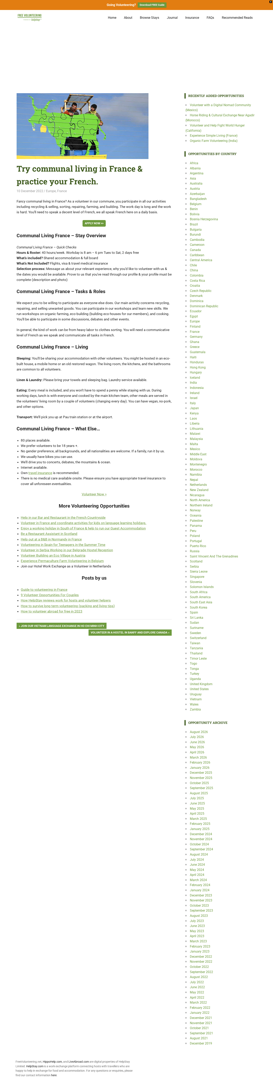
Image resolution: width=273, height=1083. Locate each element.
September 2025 (201, 788)
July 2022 (197, 982)
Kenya (194, 413)
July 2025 (197, 798)
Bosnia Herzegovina (204, 219)
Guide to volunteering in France (44, 590)
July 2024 (197, 860)
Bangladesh (198, 199)
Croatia (195, 286)
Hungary (196, 372)
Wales (194, 704)
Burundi (195, 234)
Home (112, 18)
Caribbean (197, 255)
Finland (195, 326)
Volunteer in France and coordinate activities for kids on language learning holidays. (83, 523)
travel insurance (40, 473)
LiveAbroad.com (79, 1061)
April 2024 (197, 875)
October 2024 (199, 844)
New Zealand (199, 490)
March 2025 (198, 819)
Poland (195, 536)
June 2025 (197, 803)
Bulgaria (196, 229)
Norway (195, 510)
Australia (196, 183)
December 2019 (201, 1043)
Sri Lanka (196, 618)
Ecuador (195, 311)
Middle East (198, 454)
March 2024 (198, 880)
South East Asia (201, 602)
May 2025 (197, 808)
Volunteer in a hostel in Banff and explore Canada (129, 633)
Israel (193, 398)
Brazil (194, 224)
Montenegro (198, 464)
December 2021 (201, 1018)
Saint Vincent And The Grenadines (214, 556)
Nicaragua (197, 495)
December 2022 (201, 956)
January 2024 (199, 890)
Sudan (194, 623)
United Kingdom (201, 684)
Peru (193, 531)
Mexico (195, 449)
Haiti (193, 357)
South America (200, 597)
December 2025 (201, 773)
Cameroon (197, 245)
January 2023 (199, 951)
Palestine (196, 521)
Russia (194, 551)
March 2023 (198, 941)
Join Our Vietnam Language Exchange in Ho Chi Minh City (62, 626)
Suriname (196, 628)
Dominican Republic (204, 306)
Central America (201, 260)
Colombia (196, 275)
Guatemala (197, 352)
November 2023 (201, 900)
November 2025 (201, 778)
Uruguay (196, 694)
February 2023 (200, 946)
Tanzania (196, 648)
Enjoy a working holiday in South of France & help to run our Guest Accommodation (83, 528)
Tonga (194, 669)
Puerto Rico (198, 546)
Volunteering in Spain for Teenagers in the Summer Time (63, 545)
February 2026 (200, 762)
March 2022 (198, 1002)
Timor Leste (198, 658)
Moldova (196, 459)
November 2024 (201, 839)
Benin (194, 209)
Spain (194, 612)
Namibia (196, 474)
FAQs (210, 18)
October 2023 (199, 905)
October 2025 (199, 783)
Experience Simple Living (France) (214, 135)
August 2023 (199, 916)
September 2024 (201, 849)
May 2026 (197, 747)
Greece (194, 347)
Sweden (195, 633)
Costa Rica (197, 281)
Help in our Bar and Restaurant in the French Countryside (63, 518)
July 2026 (197, 737)
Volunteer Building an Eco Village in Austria (53, 555)
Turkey (194, 674)
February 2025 (200, 824)
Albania (195, 168)
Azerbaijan (197, 194)
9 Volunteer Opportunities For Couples (50, 595)
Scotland (196, 561)
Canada (195, 250)
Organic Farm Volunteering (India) (214, 141)
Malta (194, 444)
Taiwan (195, 643)
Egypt (194, 316)
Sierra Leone (198, 571)
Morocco (196, 469)
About (128, 18)
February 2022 (200, 1008)
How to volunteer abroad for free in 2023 (51, 611)
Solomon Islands (202, 587)
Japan (194, 408)
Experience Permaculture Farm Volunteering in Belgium (62, 561)
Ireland (194, 393)
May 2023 (197, 931)
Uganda (195, 679)
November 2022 (201, 961)
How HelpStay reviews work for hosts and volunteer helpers (66, 600)
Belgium (195, 204)
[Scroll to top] (267, 1077)
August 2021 (199, 1038)
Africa (194, 163)
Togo (193, 663)
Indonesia (197, 388)
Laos (193, 418)
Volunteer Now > (94, 494)
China (194, 270)
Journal (172, 18)
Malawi (195, 434)
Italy (193, 403)
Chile (193, 265)
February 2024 (200, 885)
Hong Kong (198, 367)
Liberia (194, 423)
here (54, 1075)
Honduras (197, 362)
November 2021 (201, 1023)
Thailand (196, 653)
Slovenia (196, 582)
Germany (196, 337)
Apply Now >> (94, 223)
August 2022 (199, 977)
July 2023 (197, 921)
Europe (51, 191)
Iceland (195, 377)
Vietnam (196, 699)
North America (200, 500)
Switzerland (198, 638)
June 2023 (197, 926)
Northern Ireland (201, 505)
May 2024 (197, 870)
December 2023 (201, 895)
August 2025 (199, 793)
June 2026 (197, 742)
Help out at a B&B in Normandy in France (51, 539)
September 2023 (201, 910)
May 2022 (197, 992)
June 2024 (197, 865)
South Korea (198, 607)
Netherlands (198, 485)
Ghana (194, 342)
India (193, 382)
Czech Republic (200, 291)
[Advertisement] (136, 55)
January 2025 (199, 829)
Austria (195, 189)
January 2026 (199, 768)
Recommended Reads (237, 18)
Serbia (194, 566)
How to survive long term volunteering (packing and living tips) (68, 606)
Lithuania (196, 429)
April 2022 (197, 997)
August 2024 (199, 854)
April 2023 (197, 936)
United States (199, 689)
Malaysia (196, 439)
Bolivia (194, 214)
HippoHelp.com (52, 1061)
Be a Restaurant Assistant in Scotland (49, 534)
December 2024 (201, 834)
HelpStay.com (34, 1066)
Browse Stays (149, 18)
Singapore (197, 577)
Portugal (196, 541)
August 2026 (199, 732)
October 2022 (199, 967)
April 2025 (197, 813)
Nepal (194, 480)
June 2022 (197, 987)
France (62, 191)
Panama (196, 526)
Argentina (196, 173)
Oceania (195, 515)
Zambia (195, 709)
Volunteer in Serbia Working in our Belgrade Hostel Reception (67, 550)
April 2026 (197, 752)
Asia (193, 178)
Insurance (192, 18)
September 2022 (201, 972)
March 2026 (198, 757)
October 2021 (199, 1028)
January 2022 (199, 1013)
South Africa (198, 592)
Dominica (196, 301)
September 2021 (201, 1033)
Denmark (196, 296)
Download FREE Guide (152, 4)
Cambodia (197, 240)
